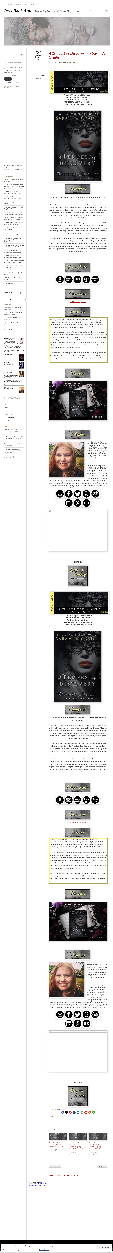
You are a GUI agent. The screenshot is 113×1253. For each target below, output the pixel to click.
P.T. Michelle (9, 356)
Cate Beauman (9, 364)
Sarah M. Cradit (40, 78)
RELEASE (72, 63)
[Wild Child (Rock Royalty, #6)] (21, 393)
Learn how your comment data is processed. (38, 1184)
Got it (86, 1252)
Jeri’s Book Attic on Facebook (12, 87)
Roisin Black (9, 339)
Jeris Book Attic (18, 10)
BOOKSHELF (8, 5)
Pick (5, 371)
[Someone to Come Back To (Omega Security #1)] (21, 343)
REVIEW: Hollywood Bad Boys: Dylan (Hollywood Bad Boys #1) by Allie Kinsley (13, 240)
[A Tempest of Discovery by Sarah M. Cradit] (58, 1136)
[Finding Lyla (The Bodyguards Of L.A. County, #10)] (21, 368)
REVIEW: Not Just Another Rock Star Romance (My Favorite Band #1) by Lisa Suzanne (14, 186)
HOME (32, 5)
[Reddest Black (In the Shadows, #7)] (21, 360)
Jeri (56, 63)
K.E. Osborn (9, 372)
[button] (62, 1112)
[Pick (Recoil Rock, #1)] (21, 376)
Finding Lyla (7, 363)
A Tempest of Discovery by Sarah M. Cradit (56, 1144)
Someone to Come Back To (11, 338)
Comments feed (9, 417)
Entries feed (8, 414)
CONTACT (18, 5)
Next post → (102, 1166)
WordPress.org (9, 421)
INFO (25, 5)
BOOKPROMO (63, 63)
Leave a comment (102, 63)
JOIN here (7, 78)
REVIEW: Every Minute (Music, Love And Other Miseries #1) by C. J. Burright (13, 272)
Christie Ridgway (10, 388)
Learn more (78, 1252)
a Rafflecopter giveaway (78, 302)
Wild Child (6, 387)
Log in (6, 411)
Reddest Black (8, 354)
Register (7, 407)
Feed (8, 426)
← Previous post (55, 1166)
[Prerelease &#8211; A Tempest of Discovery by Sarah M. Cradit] (78, 1136)
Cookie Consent (44, 1250)
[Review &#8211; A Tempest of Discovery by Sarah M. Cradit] (98, 1136)
